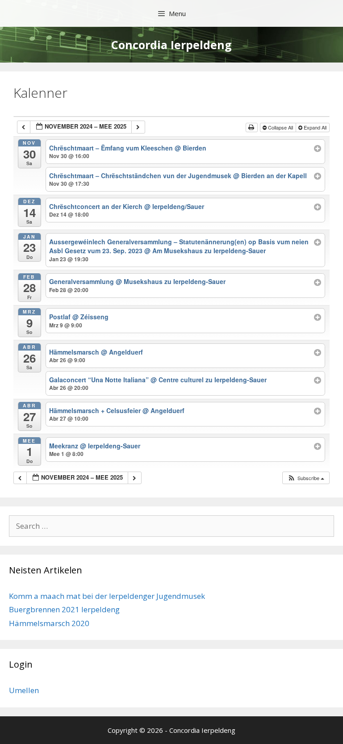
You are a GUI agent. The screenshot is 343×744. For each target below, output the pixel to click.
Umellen (24, 690)
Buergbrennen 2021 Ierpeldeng (64, 609)
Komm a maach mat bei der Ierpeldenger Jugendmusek (107, 596)
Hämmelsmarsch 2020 (49, 623)
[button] (306, 478)
